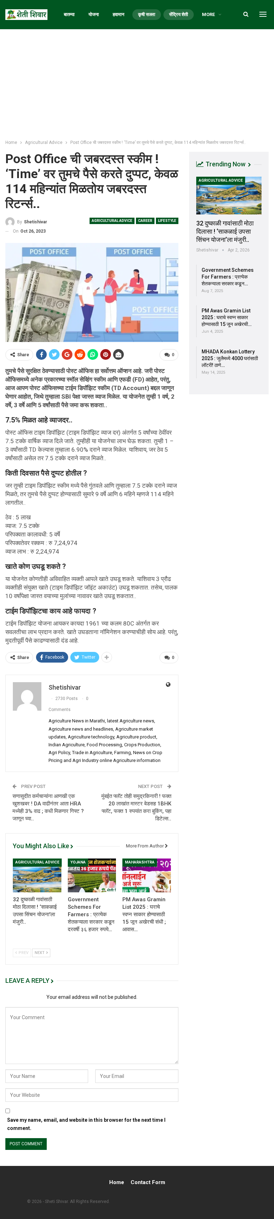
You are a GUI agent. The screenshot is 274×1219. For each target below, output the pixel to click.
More (208, 14)
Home (116, 1182)
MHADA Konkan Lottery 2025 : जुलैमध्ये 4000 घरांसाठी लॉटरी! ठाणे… (230, 358)
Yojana (78, 862)
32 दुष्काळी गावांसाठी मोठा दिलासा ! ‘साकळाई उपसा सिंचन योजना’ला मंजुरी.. (225, 231)
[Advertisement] (137, 83)
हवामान (118, 14)
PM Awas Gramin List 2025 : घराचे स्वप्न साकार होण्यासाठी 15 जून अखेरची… (227, 317)
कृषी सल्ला (146, 14)
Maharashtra (139, 862)
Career (145, 221)
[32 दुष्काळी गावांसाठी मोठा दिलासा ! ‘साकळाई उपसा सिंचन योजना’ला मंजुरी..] (37, 875)
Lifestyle (167, 221)
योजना (93, 14)
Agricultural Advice (112, 221)
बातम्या (69, 14)
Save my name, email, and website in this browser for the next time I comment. (86, 1124)
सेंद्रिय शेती (178, 14)
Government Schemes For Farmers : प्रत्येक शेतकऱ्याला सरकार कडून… (228, 276)
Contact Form (148, 1182)
